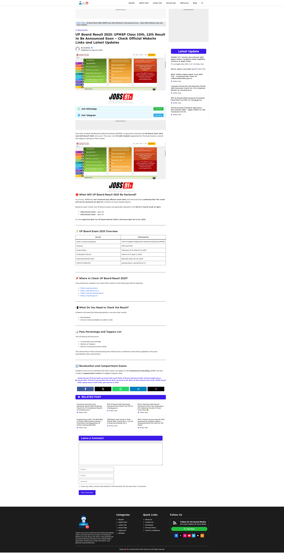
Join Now (158, 109)
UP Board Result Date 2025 (143, 380)
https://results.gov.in (89, 296)
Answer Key (171, 3)
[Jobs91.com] (84, 3)
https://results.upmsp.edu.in (92, 293)
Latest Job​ (157, 3)
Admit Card (143, 3)
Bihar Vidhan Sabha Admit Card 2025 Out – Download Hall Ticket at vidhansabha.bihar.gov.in (187, 76)
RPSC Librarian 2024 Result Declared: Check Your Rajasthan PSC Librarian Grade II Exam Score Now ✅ (150, 407)
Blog (195, 3)
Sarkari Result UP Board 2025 (89, 378)
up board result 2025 (124, 380)
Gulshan (87, 48)
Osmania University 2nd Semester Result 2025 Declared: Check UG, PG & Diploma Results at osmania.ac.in (89, 407)
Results (132, 3)
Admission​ (184, 3)
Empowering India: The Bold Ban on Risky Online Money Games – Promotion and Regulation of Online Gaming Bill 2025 (90, 422)
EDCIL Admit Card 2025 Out (183, 69)
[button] (202, 3)
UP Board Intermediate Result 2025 (101, 380)
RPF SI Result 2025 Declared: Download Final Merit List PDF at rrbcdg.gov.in (120, 406)
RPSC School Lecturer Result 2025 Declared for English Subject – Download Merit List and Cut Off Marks (151, 422)
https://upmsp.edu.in (89, 288)
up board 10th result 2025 (111, 378)
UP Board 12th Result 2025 (133, 378)
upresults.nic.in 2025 (111, 382)
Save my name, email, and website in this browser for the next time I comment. (113, 486)
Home (78, 23)
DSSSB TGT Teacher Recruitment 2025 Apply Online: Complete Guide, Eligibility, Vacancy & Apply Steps (188, 59)
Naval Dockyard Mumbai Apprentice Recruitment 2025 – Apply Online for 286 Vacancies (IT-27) (188, 110)
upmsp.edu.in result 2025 (92, 382)
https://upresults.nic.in (89, 291)
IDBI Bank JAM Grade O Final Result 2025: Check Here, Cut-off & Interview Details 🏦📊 (120, 421)
